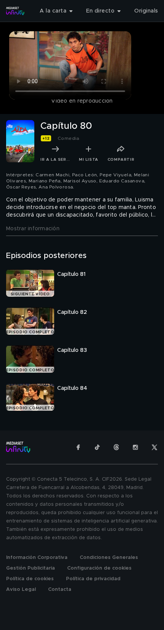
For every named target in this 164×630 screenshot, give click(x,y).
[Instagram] (135, 447)
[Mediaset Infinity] (15, 11)
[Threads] (116, 447)
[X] (154, 447)
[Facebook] (78, 447)
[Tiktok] (97, 447)
